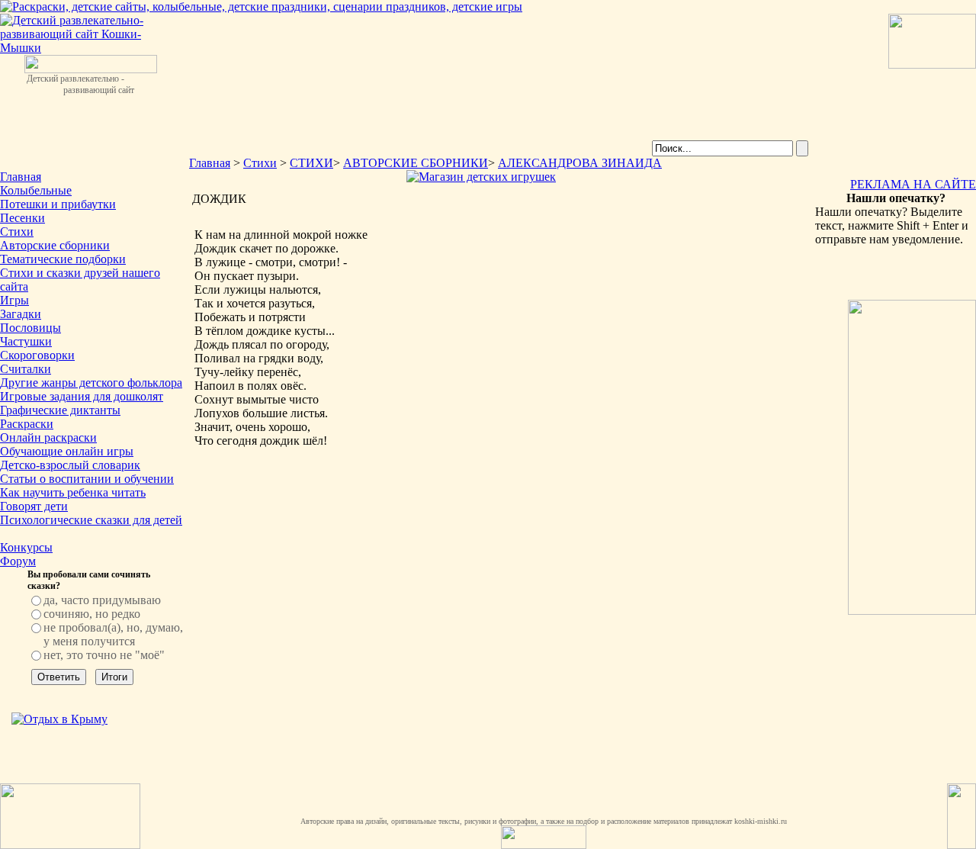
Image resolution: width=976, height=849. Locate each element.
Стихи (17, 231)
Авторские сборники (55, 245)
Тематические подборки (63, 258)
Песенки (22, 217)
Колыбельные (36, 190)
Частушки (26, 341)
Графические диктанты (60, 410)
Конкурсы (26, 547)
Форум (18, 561)
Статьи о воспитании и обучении (87, 478)
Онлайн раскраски (48, 437)
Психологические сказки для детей (91, 519)
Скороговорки (37, 355)
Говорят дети (34, 506)
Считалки (25, 368)
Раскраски (26, 423)
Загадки (20, 313)
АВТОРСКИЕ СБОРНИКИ (415, 162)
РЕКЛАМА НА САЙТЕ (913, 184)
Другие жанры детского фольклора (91, 382)
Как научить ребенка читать (73, 492)
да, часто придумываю (102, 599)
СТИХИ (311, 162)
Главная (20, 176)
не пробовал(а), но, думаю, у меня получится (113, 634)
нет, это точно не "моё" (104, 654)
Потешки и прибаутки (58, 204)
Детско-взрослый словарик (70, 464)
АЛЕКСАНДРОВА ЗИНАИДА (580, 162)
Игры (14, 300)
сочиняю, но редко (91, 613)
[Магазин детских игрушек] (481, 176)
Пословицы (30, 327)
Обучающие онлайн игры (66, 451)
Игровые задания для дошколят (81, 396)
